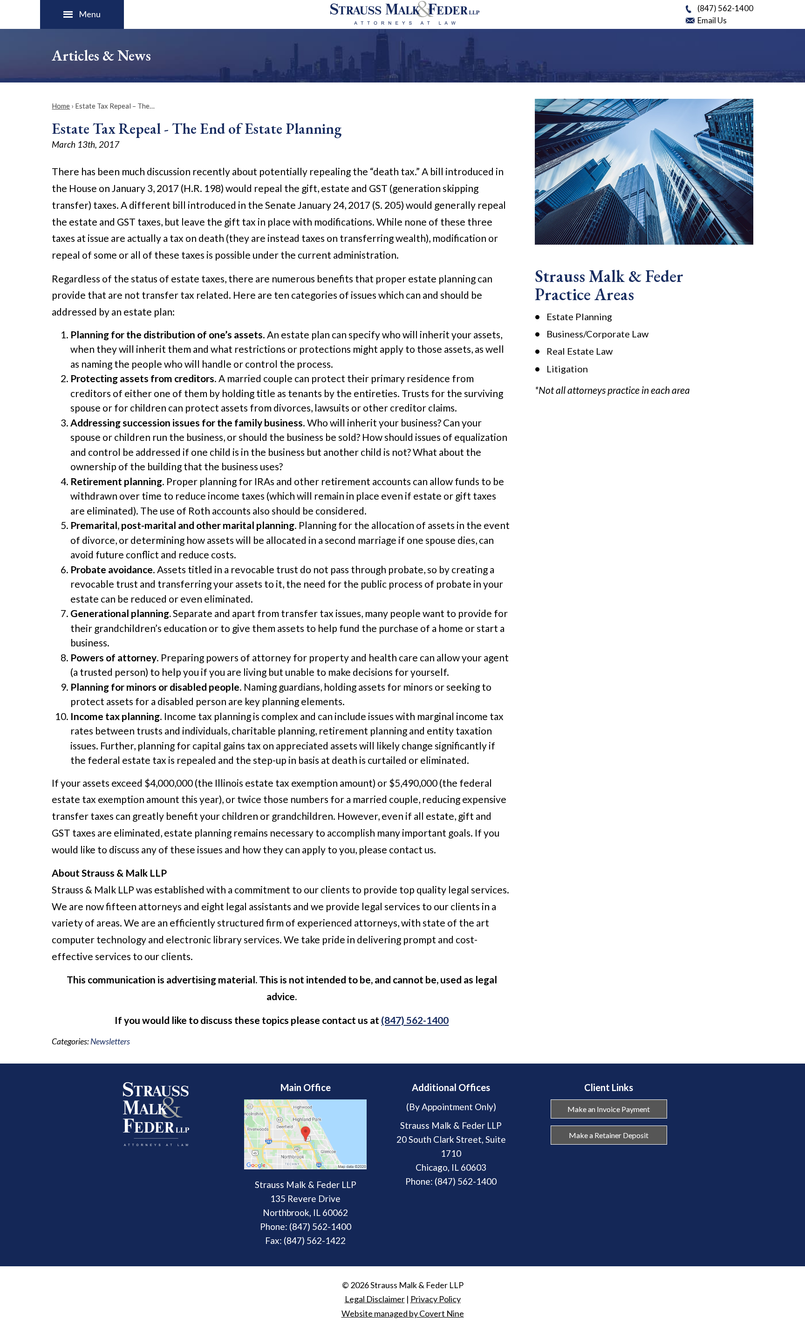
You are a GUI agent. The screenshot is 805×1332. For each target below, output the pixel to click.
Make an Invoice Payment (608, 1109)
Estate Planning (579, 316)
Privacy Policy (435, 1299)
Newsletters (110, 1041)
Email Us (712, 20)
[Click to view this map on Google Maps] (305, 1165)
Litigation (567, 368)
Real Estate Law (579, 351)
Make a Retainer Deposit (608, 1135)
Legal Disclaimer (375, 1299)
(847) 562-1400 (725, 8)
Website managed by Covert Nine (402, 1313)
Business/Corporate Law (597, 333)
